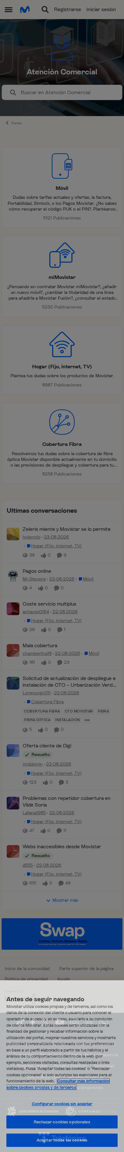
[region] (62, 1066)
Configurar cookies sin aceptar (62, 1103)
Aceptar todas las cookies (62, 1140)
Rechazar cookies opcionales (62, 1122)
